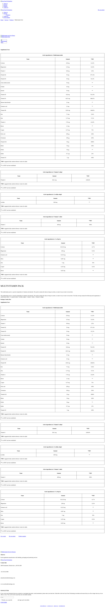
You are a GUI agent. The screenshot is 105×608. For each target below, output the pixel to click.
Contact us (5, 7)
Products (5, 6)
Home (2, 20)
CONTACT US (50, 605)
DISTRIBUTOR (62, 605)
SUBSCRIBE (4, 602)
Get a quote (3, 536)
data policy (14, 600)
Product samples (22, 536)
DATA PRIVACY (43, 605)
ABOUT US (56, 605)
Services (5, 5)
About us (5, 3)
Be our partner (101, 10)
